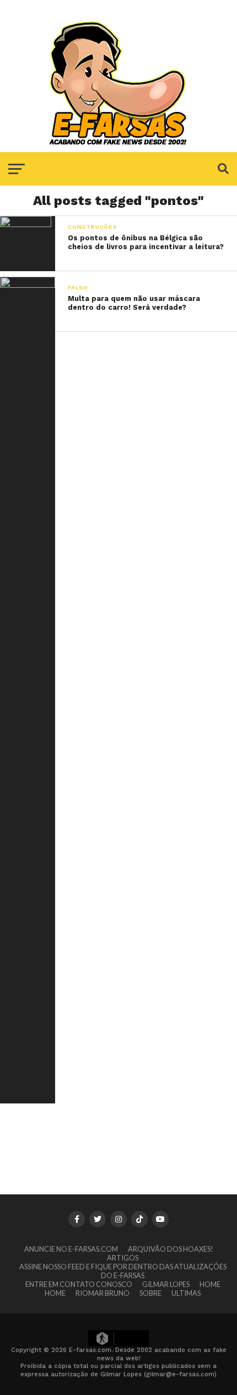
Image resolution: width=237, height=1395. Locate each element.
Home (210, 1284)
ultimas (186, 1293)
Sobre (150, 1293)
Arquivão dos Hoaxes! (170, 1249)
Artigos (122, 1257)
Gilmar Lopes (166, 1284)
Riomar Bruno (103, 1293)
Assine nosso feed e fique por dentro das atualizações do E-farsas (123, 1271)
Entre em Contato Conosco (78, 1284)
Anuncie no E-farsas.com (71, 1249)
